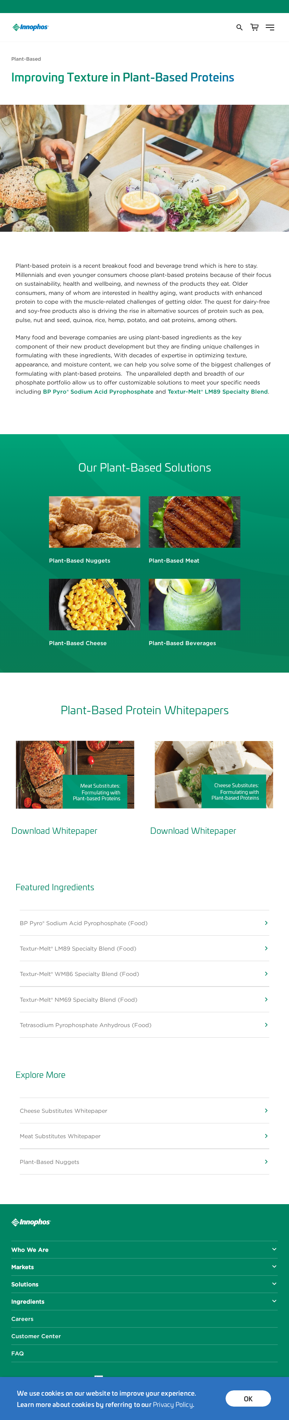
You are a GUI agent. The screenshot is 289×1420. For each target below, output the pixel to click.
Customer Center (36, 1336)
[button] (239, 27)
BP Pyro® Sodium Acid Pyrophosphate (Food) (84, 923)
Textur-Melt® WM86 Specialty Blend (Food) (79, 973)
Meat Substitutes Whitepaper (60, 1136)
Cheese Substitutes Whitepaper (63, 1110)
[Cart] (254, 27)
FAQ (17, 1353)
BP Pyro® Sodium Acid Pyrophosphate (98, 391)
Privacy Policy (173, 1404)
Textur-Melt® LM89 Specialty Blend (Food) (78, 948)
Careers (22, 1318)
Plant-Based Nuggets (49, 1161)
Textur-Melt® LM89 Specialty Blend (218, 391)
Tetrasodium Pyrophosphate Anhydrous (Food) (86, 1024)
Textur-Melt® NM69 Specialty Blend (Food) (78, 999)
